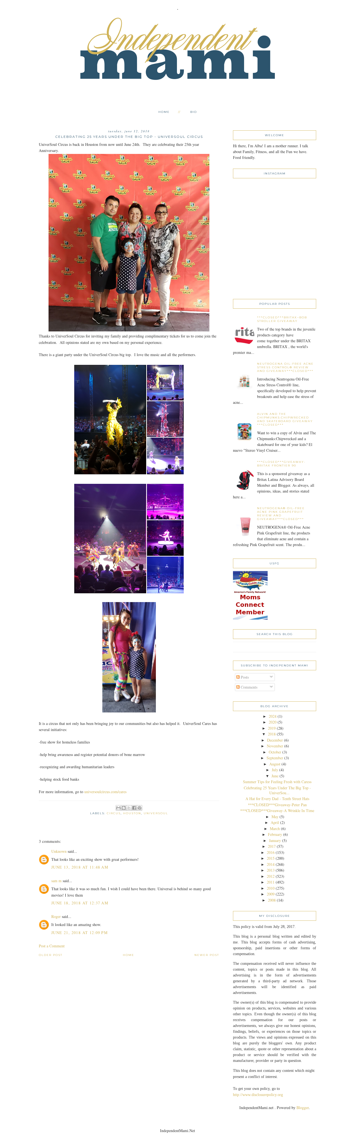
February (275, 834)
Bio (193, 112)
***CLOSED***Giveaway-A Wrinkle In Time (277, 810)
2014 (271, 864)
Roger (56, 916)
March (275, 828)
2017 (272, 846)
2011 (271, 882)
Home (164, 112)
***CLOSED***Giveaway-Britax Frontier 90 (281, 463)
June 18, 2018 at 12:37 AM (79, 902)
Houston (132, 813)
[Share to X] (129, 808)
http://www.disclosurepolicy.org (258, 1095)
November (275, 746)
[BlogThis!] (123, 808)
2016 (271, 852)
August (274, 764)
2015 (271, 858)
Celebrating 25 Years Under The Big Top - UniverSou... (277, 790)
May (275, 816)
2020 (273, 722)
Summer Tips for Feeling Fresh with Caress (277, 781)
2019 (272, 728)
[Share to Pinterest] (139, 808)
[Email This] (118, 808)
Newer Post (206, 955)
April (275, 822)
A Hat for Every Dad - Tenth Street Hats (277, 798)
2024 (273, 716)
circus (114, 813)
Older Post (50, 955)
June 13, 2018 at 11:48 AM (79, 867)
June (275, 775)
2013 (271, 870)
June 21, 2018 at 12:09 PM (79, 932)
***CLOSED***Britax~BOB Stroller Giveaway (282, 319)
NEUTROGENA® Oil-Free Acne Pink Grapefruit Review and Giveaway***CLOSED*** (281, 513)
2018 (272, 734)
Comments (248, 687)
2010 (271, 888)
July (275, 769)
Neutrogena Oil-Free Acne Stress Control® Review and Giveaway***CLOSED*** (285, 367)
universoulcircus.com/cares (105, 791)
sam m (56, 880)
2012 (271, 876)
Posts (244, 677)
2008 (272, 900)
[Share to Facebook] (134, 808)
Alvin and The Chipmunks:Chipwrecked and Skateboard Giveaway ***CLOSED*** (285, 419)
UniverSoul (156, 813)
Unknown (59, 851)
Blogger (302, 1107)
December (275, 740)
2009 (271, 894)
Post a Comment (52, 945)
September (275, 757)
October (275, 752)
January (275, 840)
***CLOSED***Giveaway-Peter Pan (277, 804)
